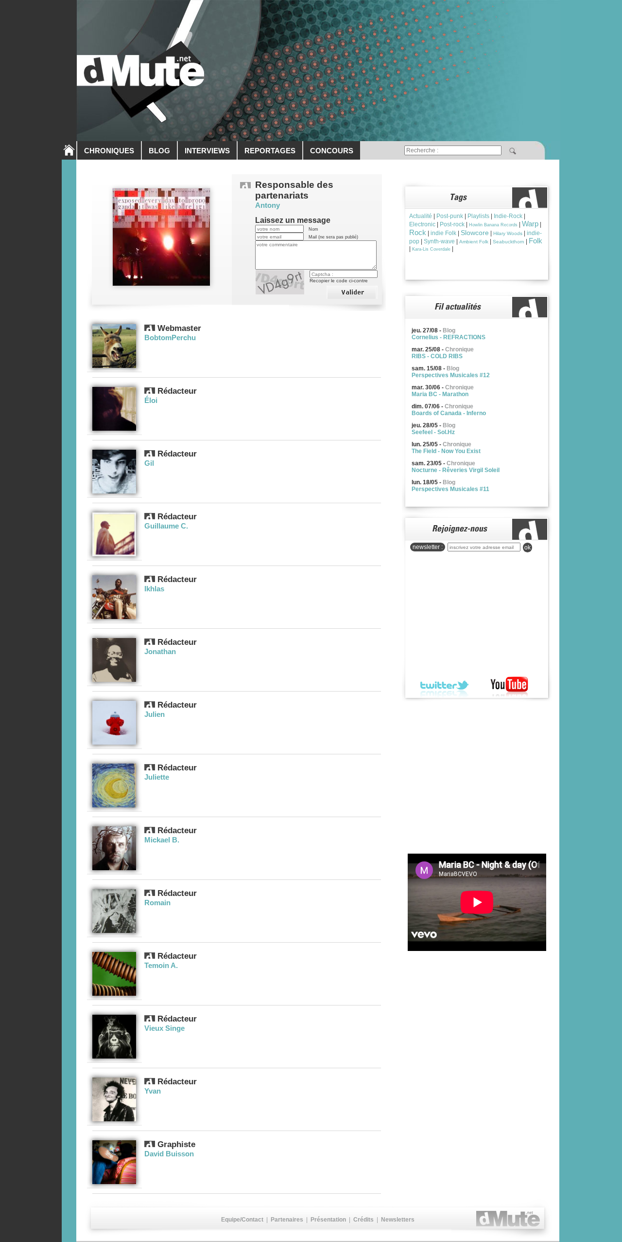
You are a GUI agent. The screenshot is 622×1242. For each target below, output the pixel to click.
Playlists (478, 216)
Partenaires (287, 1219)
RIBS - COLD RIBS (437, 356)
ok (527, 547)
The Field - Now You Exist (446, 451)
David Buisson (169, 1154)
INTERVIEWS (207, 150)
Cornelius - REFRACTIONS (448, 337)
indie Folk (443, 233)
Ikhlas (154, 588)
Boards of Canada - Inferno (449, 413)
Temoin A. (161, 965)
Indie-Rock (508, 216)
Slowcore (475, 233)
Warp (530, 223)
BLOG (159, 150)
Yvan (152, 1091)
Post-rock (452, 224)
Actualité (420, 216)
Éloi (150, 400)
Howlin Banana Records (493, 224)
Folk (535, 241)
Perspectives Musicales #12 (451, 375)
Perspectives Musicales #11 (450, 489)
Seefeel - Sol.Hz (433, 432)
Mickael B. (161, 840)
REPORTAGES (269, 150)
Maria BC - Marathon (440, 394)
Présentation (328, 1219)
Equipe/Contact (242, 1219)
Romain (157, 902)
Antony (267, 205)
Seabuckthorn (508, 241)
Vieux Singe (164, 1028)
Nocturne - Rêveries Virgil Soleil (456, 470)
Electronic (422, 224)
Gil (149, 463)
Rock (417, 232)
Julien (154, 714)
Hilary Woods (507, 233)
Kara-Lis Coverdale (431, 249)
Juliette (156, 777)
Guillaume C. (166, 526)
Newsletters (398, 1219)
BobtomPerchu (170, 337)
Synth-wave (439, 241)
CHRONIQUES (109, 150)
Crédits (363, 1219)
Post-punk (449, 216)
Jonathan (160, 651)
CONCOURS (331, 150)
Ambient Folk (473, 241)
